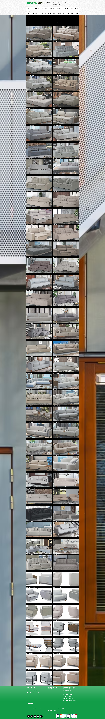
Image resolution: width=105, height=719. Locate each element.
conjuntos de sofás (71, 22)
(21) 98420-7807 (49, 688)
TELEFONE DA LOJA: (51, 687)
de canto (70, 21)
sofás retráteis (66, 21)
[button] (77, 13)
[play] (49, 39)
